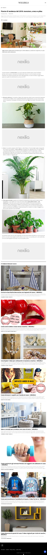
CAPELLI (9, 399)
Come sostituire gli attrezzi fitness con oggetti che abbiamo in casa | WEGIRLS (23, 464)
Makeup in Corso (4, 331)
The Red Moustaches (5, 503)
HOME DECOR (9, 538)
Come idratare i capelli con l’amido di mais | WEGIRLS (18, 395)
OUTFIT (10, 503)
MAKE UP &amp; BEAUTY (12, 331)
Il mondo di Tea (4, 13)
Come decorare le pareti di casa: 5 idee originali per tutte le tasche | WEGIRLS (23, 534)
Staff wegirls (3, 538)
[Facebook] (1, 544)
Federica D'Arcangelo (5, 469)
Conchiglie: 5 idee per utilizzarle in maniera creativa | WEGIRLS (22, 360)
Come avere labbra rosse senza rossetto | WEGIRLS (17, 326)
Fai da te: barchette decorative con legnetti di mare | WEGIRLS (21, 292)
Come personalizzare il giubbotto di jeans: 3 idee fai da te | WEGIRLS (23, 499)
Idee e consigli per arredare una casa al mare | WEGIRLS (19, 429)
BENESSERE (11, 469)
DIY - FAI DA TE (3, 7)
